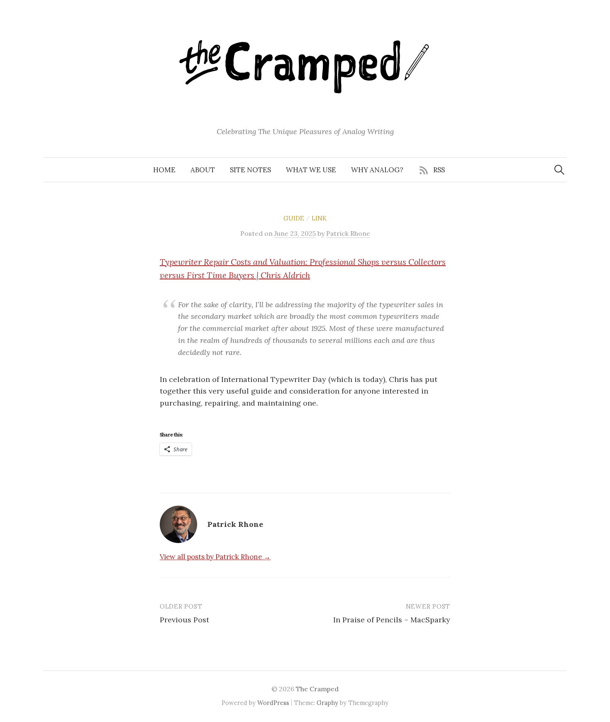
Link (319, 218)
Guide (293, 218)
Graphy (327, 703)
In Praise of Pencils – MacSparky (391, 619)
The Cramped (317, 689)
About (202, 169)
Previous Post (184, 619)
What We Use (311, 169)
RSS (439, 169)
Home (164, 169)
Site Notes (250, 169)
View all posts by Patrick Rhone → (215, 556)
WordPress (273, 703)
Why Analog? (377, 169)
